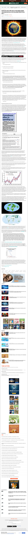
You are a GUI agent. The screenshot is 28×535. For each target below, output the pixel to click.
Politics (5, 7)
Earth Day (24, 270)
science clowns (23, 18)
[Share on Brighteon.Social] (2, 16)
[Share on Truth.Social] (9, 16)
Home (2, 7)
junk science (14, 18)
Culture (8, 7)
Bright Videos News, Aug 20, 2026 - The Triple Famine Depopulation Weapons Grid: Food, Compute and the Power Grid (17, 510)
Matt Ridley (22, 231)
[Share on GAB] (8, 16)
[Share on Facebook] (3, 16)
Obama (24, 41)
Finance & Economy (18, 7)
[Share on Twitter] (5, 16)
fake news (3, 18)
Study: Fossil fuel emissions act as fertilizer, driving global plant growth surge (10, 473)
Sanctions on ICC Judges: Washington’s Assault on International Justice (9, 441)
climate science (17, 270)
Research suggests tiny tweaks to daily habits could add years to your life (9, 470)
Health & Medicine (12, 7)
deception (21, 270)
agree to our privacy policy (11, 533)
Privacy (15, 528)
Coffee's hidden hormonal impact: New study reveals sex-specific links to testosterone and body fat (12, 453)
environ (3, 271)
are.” (13, 50)
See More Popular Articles (14, 478)
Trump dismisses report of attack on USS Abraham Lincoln (8, 468)
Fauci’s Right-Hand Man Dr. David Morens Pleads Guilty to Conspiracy (9, 455)
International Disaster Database (13, 246)
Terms (17, 528)
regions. (8, 201)
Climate (9, 270)
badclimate (3, 270)
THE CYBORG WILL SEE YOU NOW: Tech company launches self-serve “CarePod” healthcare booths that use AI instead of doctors (17, 302)
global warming (8, 18)
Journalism (11, 18)
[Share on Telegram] (6, 16)
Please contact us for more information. (5, 375)
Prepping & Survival (23, 7)
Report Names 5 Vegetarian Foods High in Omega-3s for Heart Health (9, 465)
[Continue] (20, 522)
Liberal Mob (17, 18)
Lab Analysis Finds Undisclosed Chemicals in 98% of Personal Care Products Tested (10, 463)
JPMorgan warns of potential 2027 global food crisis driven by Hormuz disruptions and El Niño (11, 460)
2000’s (8, 227)
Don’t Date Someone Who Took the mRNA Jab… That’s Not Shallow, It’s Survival (10, 436)
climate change (13, 270)
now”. (24, 46)
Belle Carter (13, 285)
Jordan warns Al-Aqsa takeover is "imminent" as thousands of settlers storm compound (11, 438)
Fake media (6, 271)
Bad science (4, 9)
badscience (6, 270)
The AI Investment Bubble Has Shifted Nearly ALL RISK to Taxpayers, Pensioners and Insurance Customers (17, 506)
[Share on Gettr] (11, 16)
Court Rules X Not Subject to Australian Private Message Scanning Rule (9, 450)
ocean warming (20, 18)
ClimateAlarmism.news (6, 266)
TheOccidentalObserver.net (16, 42)
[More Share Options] (12, 16)
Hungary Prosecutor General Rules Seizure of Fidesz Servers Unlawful (9, 458)
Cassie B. (12, 296)
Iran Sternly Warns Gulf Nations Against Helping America (8, 445)
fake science (5, 18)
